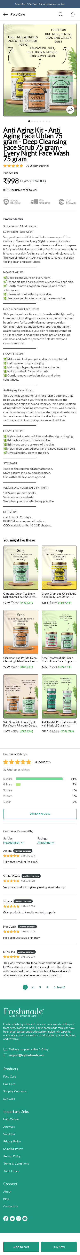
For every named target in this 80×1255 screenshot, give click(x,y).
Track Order (11, 1171)
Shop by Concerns (15, 1091)
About (7, 1191)
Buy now (59, 1247)
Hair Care (9, 1084)
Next (60, 987)
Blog (6, 1199)
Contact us (10, 1206)
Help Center (11, 1119)
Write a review (40, 814)
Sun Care (9, 1098)
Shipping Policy (13, 1148)
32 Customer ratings (37, 165)
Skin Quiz (9, 1134)
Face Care (9, 1076)
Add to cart (21, 1247)
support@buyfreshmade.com (26, 1055)
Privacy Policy (12, 1141)
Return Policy (12, 1156)
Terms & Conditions (16, 1163)
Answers (9, 1126)
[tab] (29, 121)
